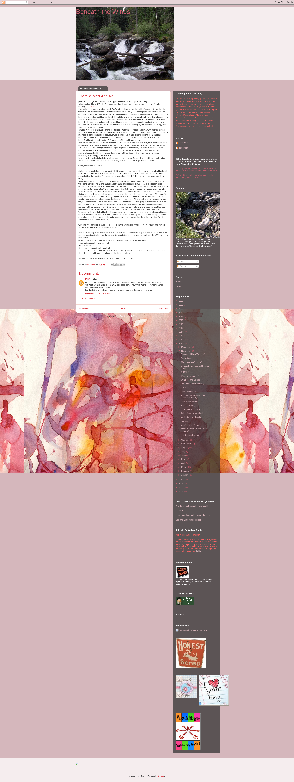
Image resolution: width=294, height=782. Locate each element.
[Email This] (112, 264)
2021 (181, 309)
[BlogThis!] (115, 264)
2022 (181, 305)
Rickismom (184, 143)
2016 (181, 324)
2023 (181, 301)
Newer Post (84, 308)
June (183, 455)
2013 (181, 336)
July (183, 451)
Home (124, 308)
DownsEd (180, 511)
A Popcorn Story (188, 405)
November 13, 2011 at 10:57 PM (98, 294)
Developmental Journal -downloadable (192, 506)
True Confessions (188, 391)
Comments (184, 266)
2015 (181, 328)
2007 (181, 491)
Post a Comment (89, 299)
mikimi (88, 279)
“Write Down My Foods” (191, 417)
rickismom (183, 148)
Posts (182, 262)
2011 (181, 343)
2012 (181, 340)
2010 (181, 480)
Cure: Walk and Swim (190, 409)
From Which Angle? (189, 402)
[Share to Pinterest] (123, 264)
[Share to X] (117, 264)
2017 (181, 320)
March (184, 467)
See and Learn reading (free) (188, 520)
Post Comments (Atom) (129, 316)
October (185, 440)
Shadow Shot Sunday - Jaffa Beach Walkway (193, 396)
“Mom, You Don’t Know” (191, 362)
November (186, 351)
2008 (181, 487)
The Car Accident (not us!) (192, 384)
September (186, 444)
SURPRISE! (186, 372)
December (186, 347)
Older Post (163, 308)
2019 (181, 316)
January (185, 475)
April (183, 463)
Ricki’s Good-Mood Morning (193, 413)
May (183, 459)
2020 (181, 312)
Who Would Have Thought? (193, 354)
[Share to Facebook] (120, 264)
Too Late (184, 421)
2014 (181, 332)
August (184, 447)
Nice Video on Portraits (191, 425)
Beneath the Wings (103, 11)
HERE (93, 107)
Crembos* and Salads (190, 380)
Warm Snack (186, 358)
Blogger (161, 776)
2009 (181, 483)
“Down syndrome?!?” (190, 376)
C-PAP (184, 387)
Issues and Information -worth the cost (193, 515)
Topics (178, 286)
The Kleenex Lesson (190, 435)
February (185, 471)
